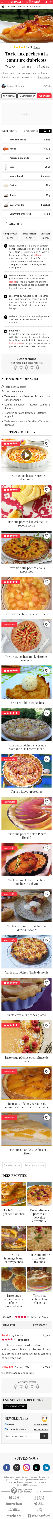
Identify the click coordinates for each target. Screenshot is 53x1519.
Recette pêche (12, 1165)
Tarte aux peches (13, 391)
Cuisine (10, 1424)
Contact (25, 1477)
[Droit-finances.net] (39, 1504)
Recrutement (44, 1477)
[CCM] (13, 1498)
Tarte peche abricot (15, 386)
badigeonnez (15, 343)
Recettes (11, 6)
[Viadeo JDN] (39, 1510)
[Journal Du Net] (39, 1498)
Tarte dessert (35, 6)
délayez (37, 255)
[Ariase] (13, 1515)
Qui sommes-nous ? (12, 1477)
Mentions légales (25, 1482)
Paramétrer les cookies (36, 1480)
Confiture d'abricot (14, 404)
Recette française (34, 1165)
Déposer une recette (15, 1406)
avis (37, 47)
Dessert (22, 6)
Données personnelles (16, 1480)
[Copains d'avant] (13, 1510)
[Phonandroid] (39, 1516)
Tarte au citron (12, 396)
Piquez (12, 281)
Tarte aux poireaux (14, 421)
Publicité (33, 1477)
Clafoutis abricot (13, 413)
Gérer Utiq (12, 1482)
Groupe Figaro (40, 1482)
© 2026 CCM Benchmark (26, 1485)
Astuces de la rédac (16, 1429)
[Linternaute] (13, 1503)
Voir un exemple (41, 1424)
